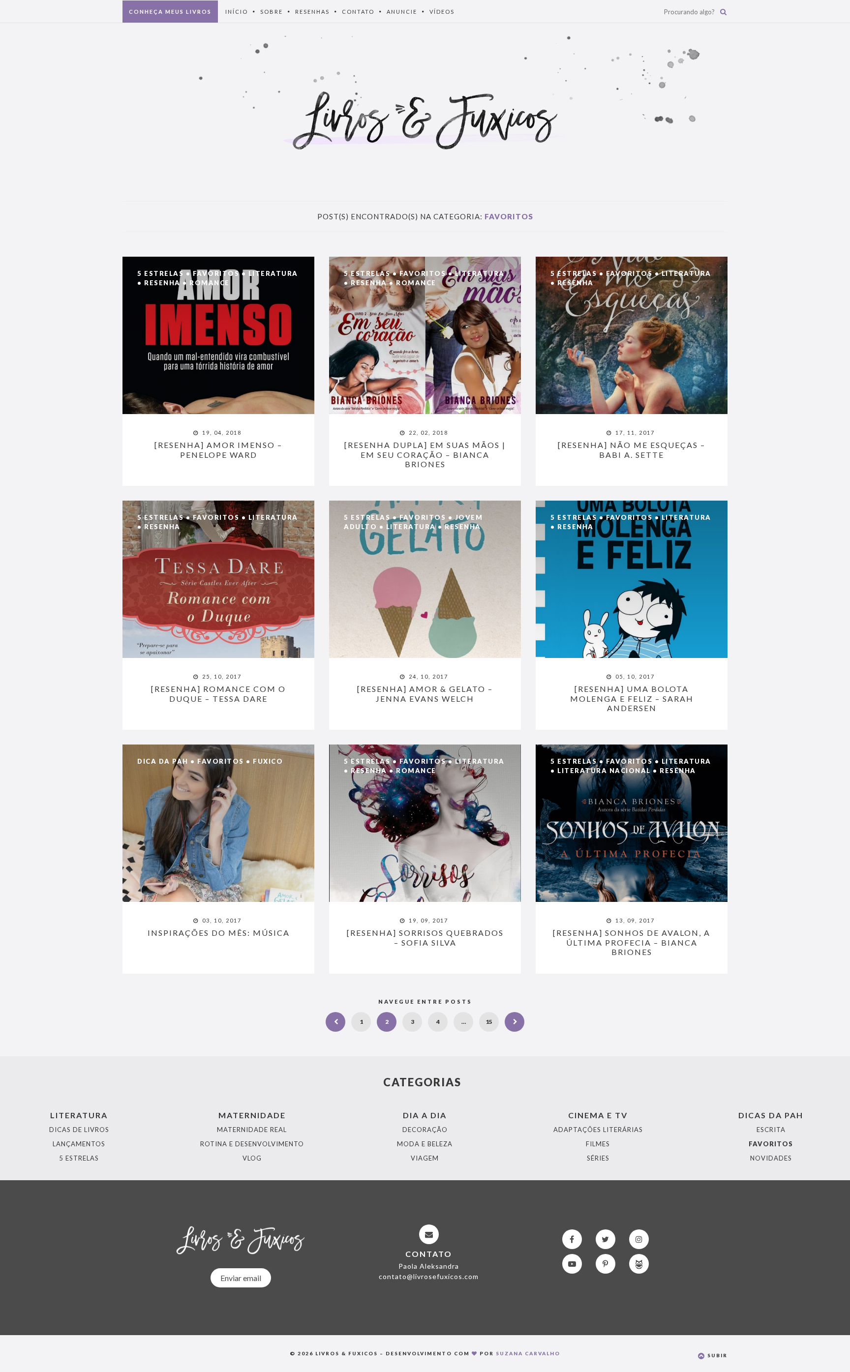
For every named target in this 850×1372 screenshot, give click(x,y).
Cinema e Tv (598, 1115)
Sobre (271, 11)
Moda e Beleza (425, 1144)
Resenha (162, 283)
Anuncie (402, 11)
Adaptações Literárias (598, 1129)
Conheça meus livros (170, 11)
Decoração (425, 1129)
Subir (716, 1355)
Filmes (598, 1144)
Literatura (273, 273)
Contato (358, 11)
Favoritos (216, 273)
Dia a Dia (425, 1115)
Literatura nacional (604, 771)
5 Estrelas (160, 273)
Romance (209, 283)
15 (489, 1021)
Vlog (252, 1158)
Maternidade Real (252, 1129)
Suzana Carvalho (528, 1353)
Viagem (425, 1158)
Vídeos (442, 11)
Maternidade (252, 1115)
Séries (598, 1158)
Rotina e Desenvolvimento (252, 1144)
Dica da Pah (162, 761)
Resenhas (312, 11)
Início (236, 11)
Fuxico (268, 761)
